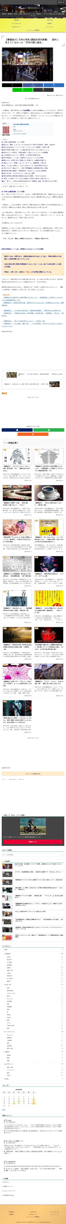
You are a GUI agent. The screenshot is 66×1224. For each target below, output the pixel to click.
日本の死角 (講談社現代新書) (21, 124)
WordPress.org (8, 1195)
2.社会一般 (33, 1212)
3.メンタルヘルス (54, 1212)
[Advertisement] (16, 350)
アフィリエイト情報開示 (33, 1217)
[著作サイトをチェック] (17, 430)
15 (33, 1099)
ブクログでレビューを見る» (19, 133)
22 (33, 1101)
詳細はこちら (33, 841)
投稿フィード (8, 1186)
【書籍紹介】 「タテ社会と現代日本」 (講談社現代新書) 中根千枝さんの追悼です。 (32, 310)
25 (14, 1103)
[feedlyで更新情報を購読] (48, 430)
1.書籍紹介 (11, 1212)
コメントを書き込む (33, 774)
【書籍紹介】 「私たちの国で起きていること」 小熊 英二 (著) (24, 321)
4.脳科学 (11, 1214)
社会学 (5, 393)
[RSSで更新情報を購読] (33, 434)
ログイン (7, 1182)
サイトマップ (54, 1214)
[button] (43, 90)
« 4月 (3, 1110)
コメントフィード (9, 1191)
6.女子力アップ (33, 1214)
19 (19, 1101)
